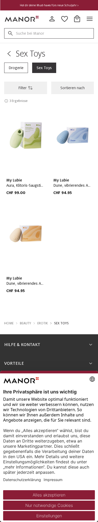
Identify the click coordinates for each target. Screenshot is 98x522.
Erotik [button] (42, 323)
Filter (22, 88)
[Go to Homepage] (22, 19)
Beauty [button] (25, 323)
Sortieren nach (72, 88)
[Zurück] (9, 53)
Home (9, 323)
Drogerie (16, 68)
